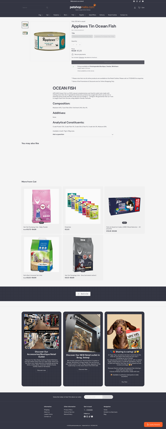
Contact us (47, 416)
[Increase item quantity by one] (80, 45)
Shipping (81, 57)
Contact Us (123, 15)
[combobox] (35, 8)
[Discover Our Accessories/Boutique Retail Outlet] (41, 331)
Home (105, 410)
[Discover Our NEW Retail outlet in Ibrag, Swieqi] (83, 333)
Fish (73, 15)
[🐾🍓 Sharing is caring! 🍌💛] (124, 331)
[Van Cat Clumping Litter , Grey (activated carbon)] (83, 257)
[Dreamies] (83, 209)
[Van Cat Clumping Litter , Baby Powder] (41, 209)
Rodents (56, 15)
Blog (105, 414)
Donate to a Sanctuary (110, 412)
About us (47, 412)
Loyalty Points (48, 414)
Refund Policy (68, 414)
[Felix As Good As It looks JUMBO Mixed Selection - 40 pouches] (124, 210)
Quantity (74, 41)
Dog (40, 15)
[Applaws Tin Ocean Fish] (31, 161)
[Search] (47, 8)
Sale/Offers (92, 15)
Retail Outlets (112, 15)
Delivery (102, 15)
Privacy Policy (68, 410)
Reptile (81, 15)
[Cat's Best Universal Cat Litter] (41, 257)
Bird (65, 15)
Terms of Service (69, 412)
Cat (47, 15)
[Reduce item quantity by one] (73, 45)
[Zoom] (50, 41)
